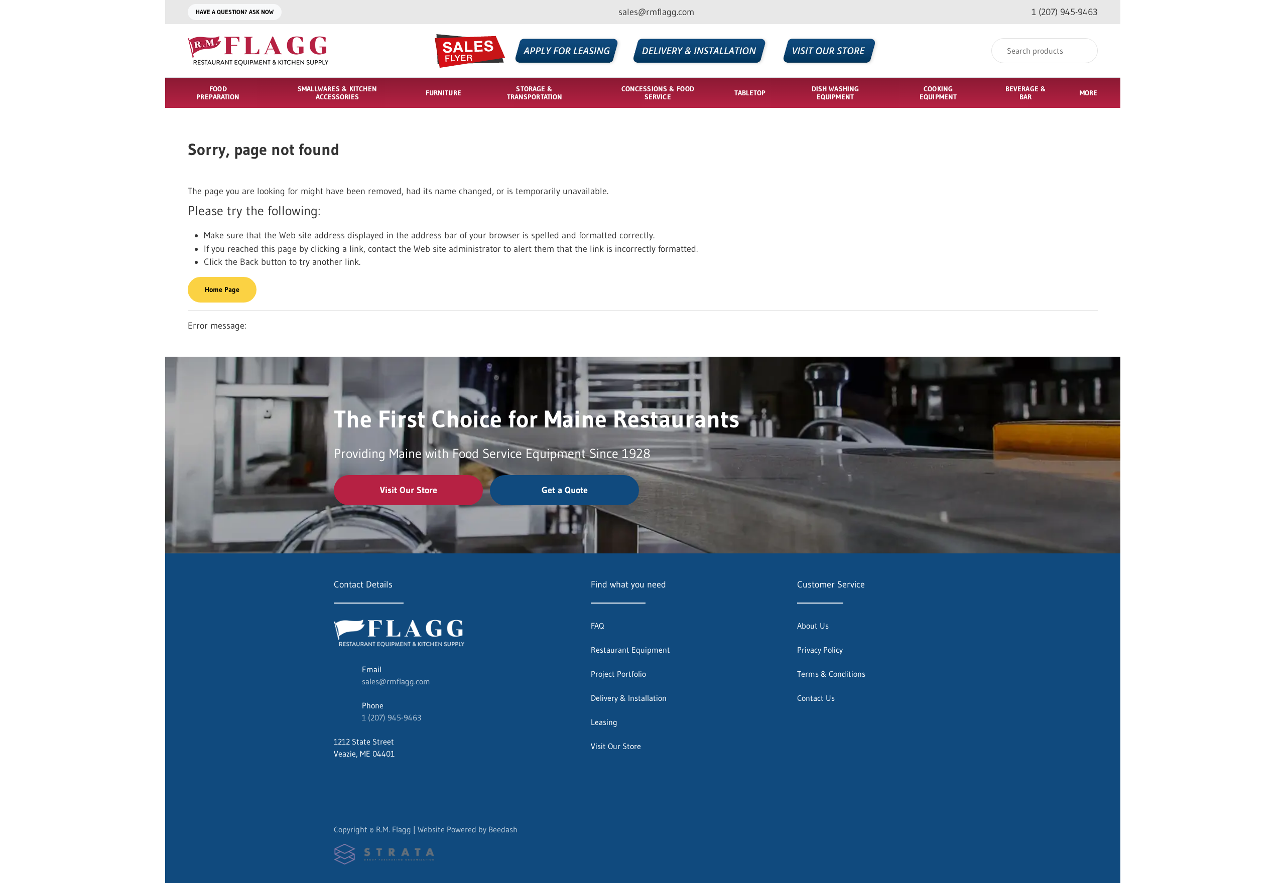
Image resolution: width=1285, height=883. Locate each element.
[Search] (1083, 50)
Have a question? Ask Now (235, 12)
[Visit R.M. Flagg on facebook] (338, 778)
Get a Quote (565, 490)
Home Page (222, 289)
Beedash (503, 829)
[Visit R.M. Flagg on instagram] (359, 778)
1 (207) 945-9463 (391, 717)
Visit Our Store (408, 490)
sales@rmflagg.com (396, 681)
